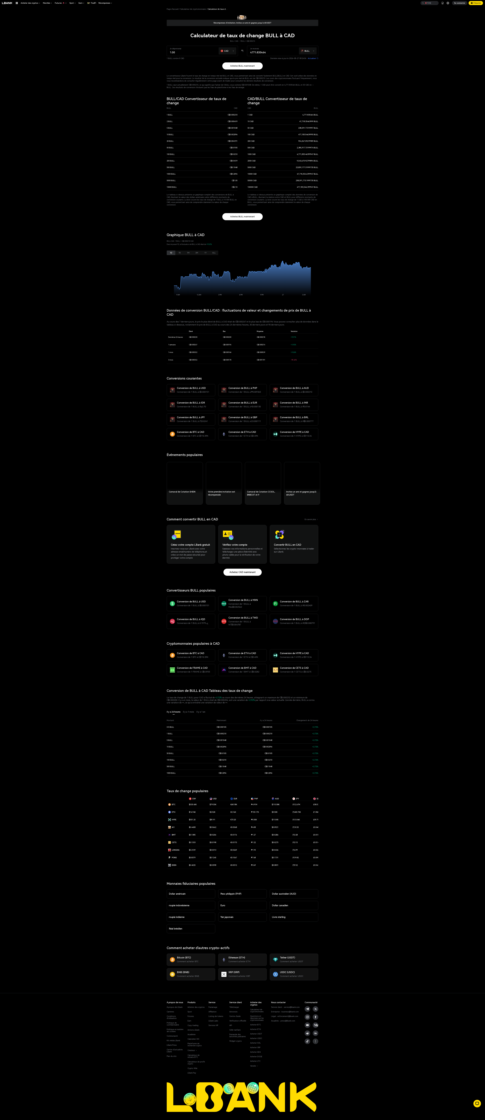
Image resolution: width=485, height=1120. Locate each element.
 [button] (423, 3)
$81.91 (212, 820)
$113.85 (275, 820)
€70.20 (233, 820)
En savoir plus (311, 519)
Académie (192, 1034)
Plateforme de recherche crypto (195, 1045)
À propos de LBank (175, 1007)
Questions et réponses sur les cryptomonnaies (257, 1018)
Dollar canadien (280, 905)
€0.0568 (233, 827)
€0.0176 (233, 835)
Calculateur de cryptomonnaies (193, 9)
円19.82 (296, 857)
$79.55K (213, 804)
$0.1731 (275, 857)
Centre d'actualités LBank (175, 1051)
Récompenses (105, 3)
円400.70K (297, 812)
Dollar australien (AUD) (284, 893)
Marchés (47, 3)
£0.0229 (316, 850)
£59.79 (316, 820)
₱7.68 (253, 857)
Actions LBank (193, 1030)
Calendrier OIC (193, 1039)
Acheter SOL (255, 1043)
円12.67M (296, 804)
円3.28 (295, 835)
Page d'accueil (172, 9)
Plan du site (171, 1056)
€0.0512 (233, 865)
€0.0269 (233, 850)
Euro (222, 905)
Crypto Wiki (192, 1068)
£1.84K (316, 812)
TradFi (93, 3)
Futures (61, 3)
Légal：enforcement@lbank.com (284, 1016)
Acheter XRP (255, 1047)
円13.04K (296, 820)
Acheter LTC (255, 1061)
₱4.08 (253, 827)
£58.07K (316, 804)
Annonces (233, 1012)
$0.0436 (275, 850)
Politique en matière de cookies (175, 1030)
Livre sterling (278, 917)
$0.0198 (213, 842)
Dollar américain (177, 893)
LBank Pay (192, 1073)
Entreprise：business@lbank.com (285, 1012)
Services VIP (213, 1025)
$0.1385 (192, 835)
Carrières (170, 1012)
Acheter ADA (255, 1052)
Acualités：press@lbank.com (283, 1021)
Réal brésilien (175, 928)
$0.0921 (275, 827)
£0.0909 (316, 857)
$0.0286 (275, 835)
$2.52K (212, 812)
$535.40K (193, 804)
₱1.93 (253, 850)
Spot (72, 3)
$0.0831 (275, 865)
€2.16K (233, 812)
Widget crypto (235, 1041)
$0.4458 (192, 827)
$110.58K (276, 804)
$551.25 (192, 820)
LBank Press (172, 1045)
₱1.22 (253, 842)
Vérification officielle (237, 1021)
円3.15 (295, 842)
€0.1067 (233, 857)
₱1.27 (253, 835)
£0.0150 (316, 835)
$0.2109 (192, 850)
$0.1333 (192, 842)
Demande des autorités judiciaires (237, 1035)
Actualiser (313, 58)
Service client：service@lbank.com (285, 1007)
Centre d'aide (235, 1016)
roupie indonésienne (179, 905)
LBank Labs (213, 1021)
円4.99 (295, 850)
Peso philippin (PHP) (230, 893)
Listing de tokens (216, 1016)
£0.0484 (316, 827)
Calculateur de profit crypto (196, 1063)
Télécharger (234, 1007)
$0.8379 (192, 857)
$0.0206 (213, 835)
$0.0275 (275, 842)
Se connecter (459, 3)
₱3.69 (253, 865)
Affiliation (212, 1012)
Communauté (172, 1036)
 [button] (435, 3)
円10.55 (296, 827)
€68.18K (233, 804)
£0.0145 (316, 842)
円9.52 (295, 865)
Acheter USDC (256, 1038)
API (230, 1025)
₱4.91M (254, 804)
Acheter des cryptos (30, 3)
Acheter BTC (255, 1025)
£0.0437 (316, 865)
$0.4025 (192, 865)
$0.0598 (213, 865)
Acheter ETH (255, 1029)
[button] (233, 50)
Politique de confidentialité (173, 1024)
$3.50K (274, 812)
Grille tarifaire (235, 1030)
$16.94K (192, 812)
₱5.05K (254, 820)
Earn (82, 3)
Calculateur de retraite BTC (194, 1056)
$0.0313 (213, 850)
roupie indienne (176, 917)
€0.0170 (233, 842)
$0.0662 (213, 827)
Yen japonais (226, 917)
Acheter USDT (256, 1034)
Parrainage (213, 1007)
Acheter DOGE (256, 1057)
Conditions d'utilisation (172, 1017)
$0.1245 (213, 857)
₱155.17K (255, 812)
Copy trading (193, 1025)
